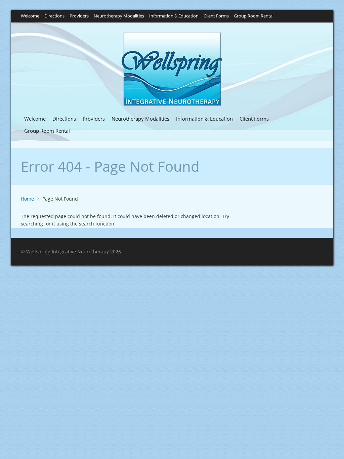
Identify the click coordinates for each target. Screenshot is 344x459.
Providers (79, 16)
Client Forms (216, 16)
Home (27, 199)
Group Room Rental (253, 16)
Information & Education (174, 16)
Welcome (30, 16)
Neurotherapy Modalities (119, 16)
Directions (54, 16)
